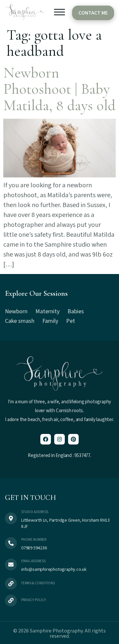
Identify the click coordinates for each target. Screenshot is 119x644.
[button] (59, 13)
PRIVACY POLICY (33, 600)
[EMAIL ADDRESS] (11, 564)
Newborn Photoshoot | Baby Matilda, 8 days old (59, 89)
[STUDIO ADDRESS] (11, 518)
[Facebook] (45, 439)
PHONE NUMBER (33, 539)
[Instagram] (59, 439)
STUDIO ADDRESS (34, 511)
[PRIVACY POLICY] (11, 600)
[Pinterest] (73, 439)
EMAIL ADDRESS (33, 561)
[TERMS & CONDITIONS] (11, 584)
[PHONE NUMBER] (11, 543)
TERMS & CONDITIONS (38, 583)
